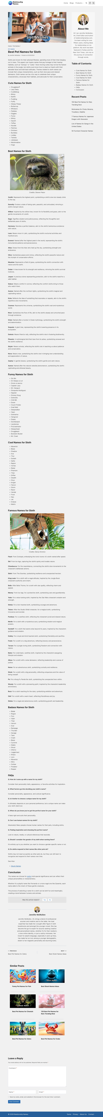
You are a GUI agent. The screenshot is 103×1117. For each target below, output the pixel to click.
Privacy (75, 1114)
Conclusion (80, 90)
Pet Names (11, 49)
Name (11, 1092)
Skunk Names (16, 866)
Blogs (72, 3)
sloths (29, 876)
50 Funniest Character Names (82, 131)
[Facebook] (89, 3)
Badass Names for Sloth (84, 85)
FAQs (78, 87)
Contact (91, 1114)
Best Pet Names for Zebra (17, 952)
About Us (83, 1114)
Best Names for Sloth (83, 73)
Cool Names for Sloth (83, 78)
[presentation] (23, 976)
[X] (93, 3)
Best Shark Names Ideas (57, 952)
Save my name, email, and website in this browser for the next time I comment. (35, 1097)
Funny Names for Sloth (84, 75)
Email (41, 1092)
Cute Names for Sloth (83, 70)
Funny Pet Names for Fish (21, 986)
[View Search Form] (86, 3)
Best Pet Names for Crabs (50, 1039)
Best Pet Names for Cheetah (22, 1011)
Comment (13, 1068)
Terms (69, 1114)
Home (66, 3)
